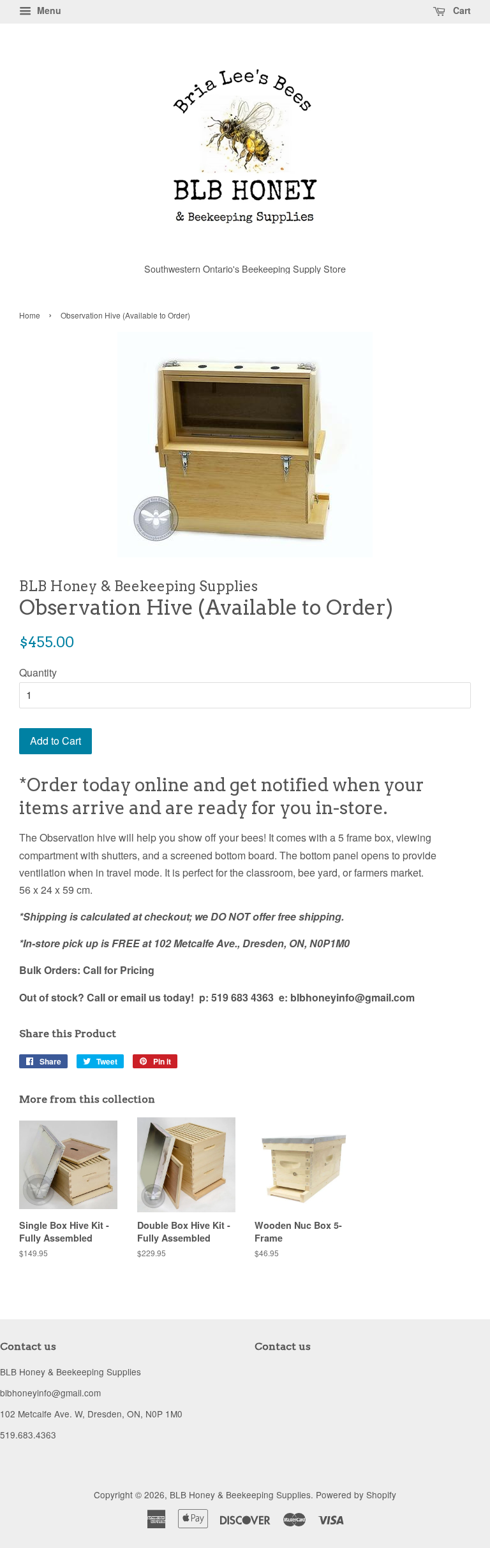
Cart (460, 10)
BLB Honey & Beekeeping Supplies (240, 1494)
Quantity (38, 672)
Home (29, 315)
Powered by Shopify (356, 1494)
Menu (47, 10)
